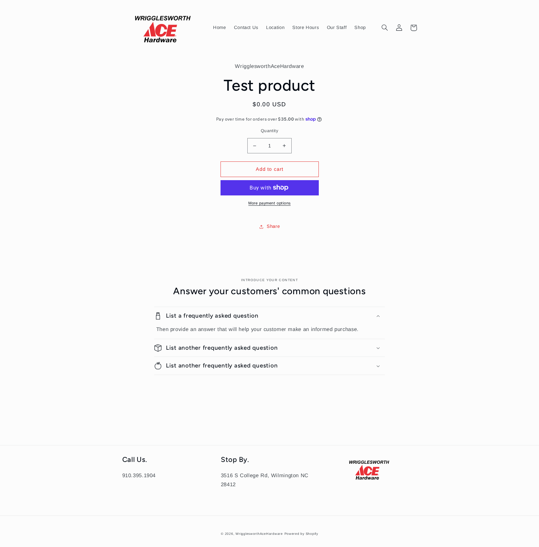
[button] (385, 28)
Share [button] (273, 226)
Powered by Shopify (301, 533)
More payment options (269, 203)
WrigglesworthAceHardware (259, 533)
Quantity (269, 130)
